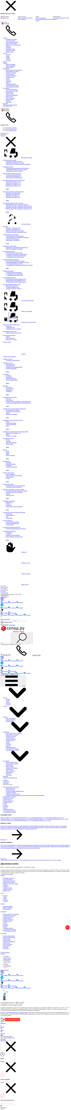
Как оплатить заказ (10, 788)
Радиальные (9, 465)
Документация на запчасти (12, 86)
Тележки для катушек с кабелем (13, 288)
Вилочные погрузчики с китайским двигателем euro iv (19, 206)
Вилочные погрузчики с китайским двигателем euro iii (19, 207)
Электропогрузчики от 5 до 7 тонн (25, 820)
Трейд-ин (8, 58)
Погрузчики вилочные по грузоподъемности (14, 180)
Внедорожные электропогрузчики (14, 177)
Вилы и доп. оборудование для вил (11, 324)
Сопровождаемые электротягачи (13, 272)
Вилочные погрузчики (11, 39)
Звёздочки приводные (11, 442)
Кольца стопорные (10, 455)
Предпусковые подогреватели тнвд (14, 536)
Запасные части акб (8, 359)
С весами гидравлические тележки (14, 263)
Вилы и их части (10, 495)
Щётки (7, 434)
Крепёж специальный (11, 368)
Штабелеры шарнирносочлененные (14, 249)
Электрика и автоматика (9, 501)
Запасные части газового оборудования (15, 485)
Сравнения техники (11, 84)
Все (60, 860)
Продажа (8, 54)
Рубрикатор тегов (10, 77)
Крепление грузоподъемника (13, 411)
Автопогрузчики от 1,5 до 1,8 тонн (9, 817)
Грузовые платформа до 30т (12, 287)
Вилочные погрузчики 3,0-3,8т (13, 184)
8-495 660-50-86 (12, 130)
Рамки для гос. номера (11, 339)
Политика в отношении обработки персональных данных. (14, 1012)
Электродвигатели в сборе (12, 522)
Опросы (8, 79)
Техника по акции (10, 49)
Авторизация (12, 625)
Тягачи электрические (8, 271)
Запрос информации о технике (25, 18)
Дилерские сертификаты (12, 95)
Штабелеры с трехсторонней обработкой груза (17, 247)
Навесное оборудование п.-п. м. (13, 433)
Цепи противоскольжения (9, 356)
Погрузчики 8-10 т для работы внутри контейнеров (18, 164)
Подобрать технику (14, 674)
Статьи (7, 78)
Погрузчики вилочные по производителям (13, 191)
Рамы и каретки (7, 342)
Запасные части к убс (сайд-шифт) (14, 492)
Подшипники (6, 461)
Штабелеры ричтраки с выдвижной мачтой (16, 232)
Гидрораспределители (11, 378)
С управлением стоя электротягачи (14, 273)
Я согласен (3, 1040)
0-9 (58, 860)
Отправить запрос (5, 108)
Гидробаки (8, 375)
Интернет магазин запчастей (10, 105)
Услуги (5, 53)
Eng (7, 991)
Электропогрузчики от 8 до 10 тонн (42, 820)
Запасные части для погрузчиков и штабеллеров (14, 408)
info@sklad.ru (4, 134)
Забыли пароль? (8, 622)
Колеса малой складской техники (14, 475)
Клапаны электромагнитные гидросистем (16, 528)
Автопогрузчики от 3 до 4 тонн (40, 817)
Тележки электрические (9, 251)
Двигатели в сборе (10, 364)
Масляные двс (9, 390)
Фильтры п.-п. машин (11, 435)
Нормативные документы (12, 71)
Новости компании (10, 64)
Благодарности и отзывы (12, 91)
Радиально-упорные (11, 464)
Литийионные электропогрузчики (14, 171)
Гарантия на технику (11, 792)
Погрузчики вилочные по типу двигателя (13, 203)
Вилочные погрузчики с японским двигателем (17, 204)
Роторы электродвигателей (12, 523)
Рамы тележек (9, 400)
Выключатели (9, 502)
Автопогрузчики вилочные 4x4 (13, 175)
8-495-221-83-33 (12, 127)
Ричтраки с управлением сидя (13, 228)
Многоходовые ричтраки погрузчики (15, 230)
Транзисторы (9, 518)
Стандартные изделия (8, 438)
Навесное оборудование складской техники (13, 489)
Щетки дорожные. (10, 338)
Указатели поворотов (11, 424)
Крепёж (5, 449)
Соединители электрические (13, 360)
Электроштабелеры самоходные (10, 234)
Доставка (8, 60)
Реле (7, 516)
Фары (7, 425)
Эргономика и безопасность (10, 331)
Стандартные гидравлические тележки (15, 261)
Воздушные (9, 387)
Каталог (5, 37)
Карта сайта (9, 102)
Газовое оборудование (8, 484)
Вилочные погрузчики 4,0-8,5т (13, 185)
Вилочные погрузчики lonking (13, 193)
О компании (6, 88)
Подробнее (3, 1039)
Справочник (6, 68)
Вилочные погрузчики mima (13, 194)
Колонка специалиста (11, 75)
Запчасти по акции (10, 50)
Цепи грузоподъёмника (11, 414)
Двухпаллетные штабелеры (12, 238)
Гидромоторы (9, 377)
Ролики (8, 413)
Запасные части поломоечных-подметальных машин (15, 431)
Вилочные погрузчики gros (12, 195)
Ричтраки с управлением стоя (13, 229)
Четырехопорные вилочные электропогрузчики (17, 168)
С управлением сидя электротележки (15, 257)
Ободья (8, 478)
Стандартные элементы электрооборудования (14, 512)
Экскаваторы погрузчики (12, 42)
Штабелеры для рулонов (12, 285)
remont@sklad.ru (7, 967)
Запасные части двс (8, 363)
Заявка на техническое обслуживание (41, 18)
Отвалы (8, 493)
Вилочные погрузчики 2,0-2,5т (13, 183)
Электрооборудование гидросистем (11, 527)
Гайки (7, 454)
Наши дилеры (9, 96)
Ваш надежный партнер (11, 89)
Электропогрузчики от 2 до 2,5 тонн (59, 819)
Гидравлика (6, 374)
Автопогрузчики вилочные (9, 160)
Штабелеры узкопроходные (9, 246)
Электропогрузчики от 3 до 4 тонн (9, 820)
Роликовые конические (11, 467)
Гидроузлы (8, 398)
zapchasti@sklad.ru (7, 963)
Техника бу (8, 47)
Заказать (3, 1108)
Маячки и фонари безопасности (13, 332)
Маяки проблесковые (11, 423)
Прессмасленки (9, 444)
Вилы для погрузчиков (11, 43)
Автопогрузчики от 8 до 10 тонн (8, 819)
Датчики (8, 503)
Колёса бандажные (10, 474)
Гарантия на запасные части (12, 794)
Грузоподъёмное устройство (12, 410)
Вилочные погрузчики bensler (13, 197)
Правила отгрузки (10, 789)
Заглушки (8, 441)
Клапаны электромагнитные (13, 535)
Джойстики (9, 505)
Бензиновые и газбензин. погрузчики (15, 163)
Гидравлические (10, 388)
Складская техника (10, 40)
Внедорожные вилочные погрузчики (12, 173)
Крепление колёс (10, 477)
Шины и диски (9, 51)
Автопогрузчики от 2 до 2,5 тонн (25, 817)
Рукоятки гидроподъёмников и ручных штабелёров (18, 401)
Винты (7, 452)
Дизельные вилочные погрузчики (14, 161)
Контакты (8, 100)
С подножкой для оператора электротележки (16, 254)
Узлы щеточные (10, 524)
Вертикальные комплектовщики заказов (15, 280)
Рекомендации (9, 92)
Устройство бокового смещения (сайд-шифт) (16, 491)
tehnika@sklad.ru (7, 959)
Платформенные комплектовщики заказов (16, 281)
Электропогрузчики (8, 166)
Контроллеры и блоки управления (14, 506)
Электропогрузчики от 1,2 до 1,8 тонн (42, 819)
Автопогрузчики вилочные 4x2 (13, 176)
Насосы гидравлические (12, 380)
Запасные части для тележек (10, 397)
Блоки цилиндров (10, 365)
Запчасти (8, 46)
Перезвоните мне (5, 18)
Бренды (8, 82)
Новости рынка (9, 67)
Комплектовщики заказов (9, 277)
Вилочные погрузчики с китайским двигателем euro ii (19, 208)
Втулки (8, 439)
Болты (7, 451)
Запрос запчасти (22, 19)
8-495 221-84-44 (13, 129)
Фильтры (5, 385)
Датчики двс (9, 534)
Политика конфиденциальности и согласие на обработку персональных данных (25, 795)
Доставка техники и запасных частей (15, 791)
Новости (5, 63)
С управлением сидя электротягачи (14, 275)
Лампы (7, 421)
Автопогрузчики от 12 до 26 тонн (24, 819)
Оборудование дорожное (9, 335)
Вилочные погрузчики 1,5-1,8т (13, 181)
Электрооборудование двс (9, 531)
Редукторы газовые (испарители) (14, 487)
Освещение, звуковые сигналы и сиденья (13, 420)
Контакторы (9, 513)
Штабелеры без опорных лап (13, 240)
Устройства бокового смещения (13, 329)
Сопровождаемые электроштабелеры (15, 236)
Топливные (9, 391)
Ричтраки (5, 226)
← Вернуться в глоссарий (7, 874)
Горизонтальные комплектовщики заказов (16, 279)
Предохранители (10, 515)
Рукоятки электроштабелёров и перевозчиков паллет (18, 403)
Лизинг (8, 57)
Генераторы (9, 532)
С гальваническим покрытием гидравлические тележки (19, 265)
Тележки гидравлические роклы (11, 259)
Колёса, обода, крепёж (8, 472)
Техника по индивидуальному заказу (12, 284)
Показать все (4, 839)
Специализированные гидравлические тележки (17, 262)
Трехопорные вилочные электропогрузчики (16, 169)
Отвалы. (8, 336)
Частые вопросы (10, 74)
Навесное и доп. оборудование (13, 44)
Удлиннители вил (10, 327)
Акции (5, 61)
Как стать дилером (10, 98)
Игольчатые (9, 462)
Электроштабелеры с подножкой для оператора (17, 237)
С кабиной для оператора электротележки (16, 255)
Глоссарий (8, 81)
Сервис (8, 56)
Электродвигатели (7, 520)
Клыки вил (8, 326)
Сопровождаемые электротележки (14, 252)
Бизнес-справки (10, 93)
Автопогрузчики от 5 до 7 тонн (56, 817)
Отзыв (54, 18)
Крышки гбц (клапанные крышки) (14, 367)
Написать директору (61, 18)
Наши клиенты (9, 99)
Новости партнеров (10, 65)
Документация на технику (12, 85)
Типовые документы (11, 72)
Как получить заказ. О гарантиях (14, 70)
